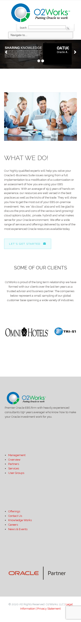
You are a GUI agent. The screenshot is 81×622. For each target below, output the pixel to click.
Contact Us (15, 515)
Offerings (14, 511)
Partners (13, 464)
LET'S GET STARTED (24, 243)
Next (71, 339)
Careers (13, 524)
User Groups (16, 473)
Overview (14, 459)
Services (13, 468)
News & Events (17, 529)
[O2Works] (40, 12)
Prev (9, 339)
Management (16, 455)
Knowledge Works (20, 520)
